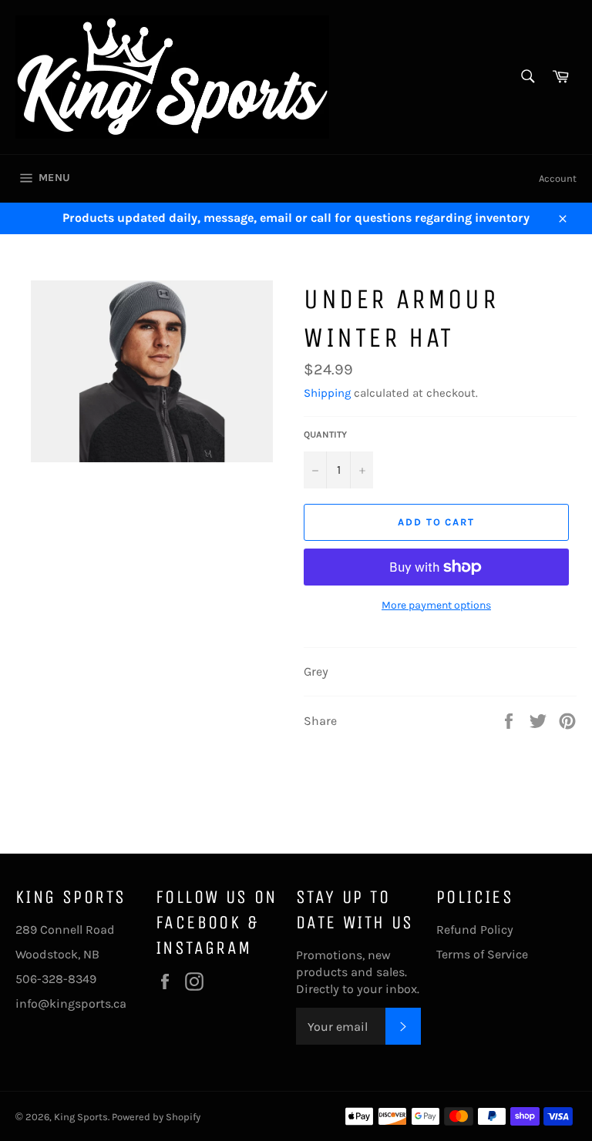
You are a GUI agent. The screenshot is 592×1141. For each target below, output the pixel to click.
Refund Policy (474, 929)
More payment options (436, 605)
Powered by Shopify (156, 1117)
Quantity (325, 434)
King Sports (81, 1117)
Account (558, 178)
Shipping (327, 393)
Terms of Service (482, 954)
